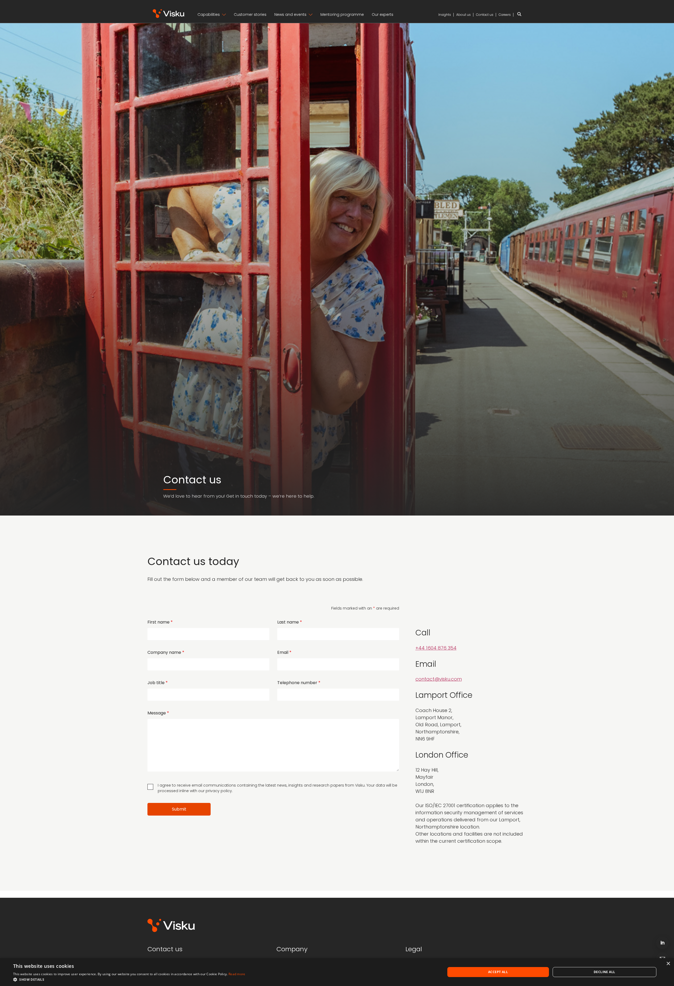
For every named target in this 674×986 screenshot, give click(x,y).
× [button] (668, 964)
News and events (290, 14)
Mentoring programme (342, 14)
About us (463, 14)
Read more (237, 974)
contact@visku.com (438, 679)
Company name (165, 652)
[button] (129, 979)
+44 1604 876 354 (436, 648)
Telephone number (298, 683)
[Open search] (519, 15)
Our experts (382, 14)
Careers (505, 14)
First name (160, 622)
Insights (444, 14)
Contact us (484, 14)
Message (158, 713)
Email (284, 652)
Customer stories (250, 14)
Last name (289, 622)
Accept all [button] (498, 972)
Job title (157, 683)
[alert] (337, 972)
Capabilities (208, 14)
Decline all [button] (604, 972)
